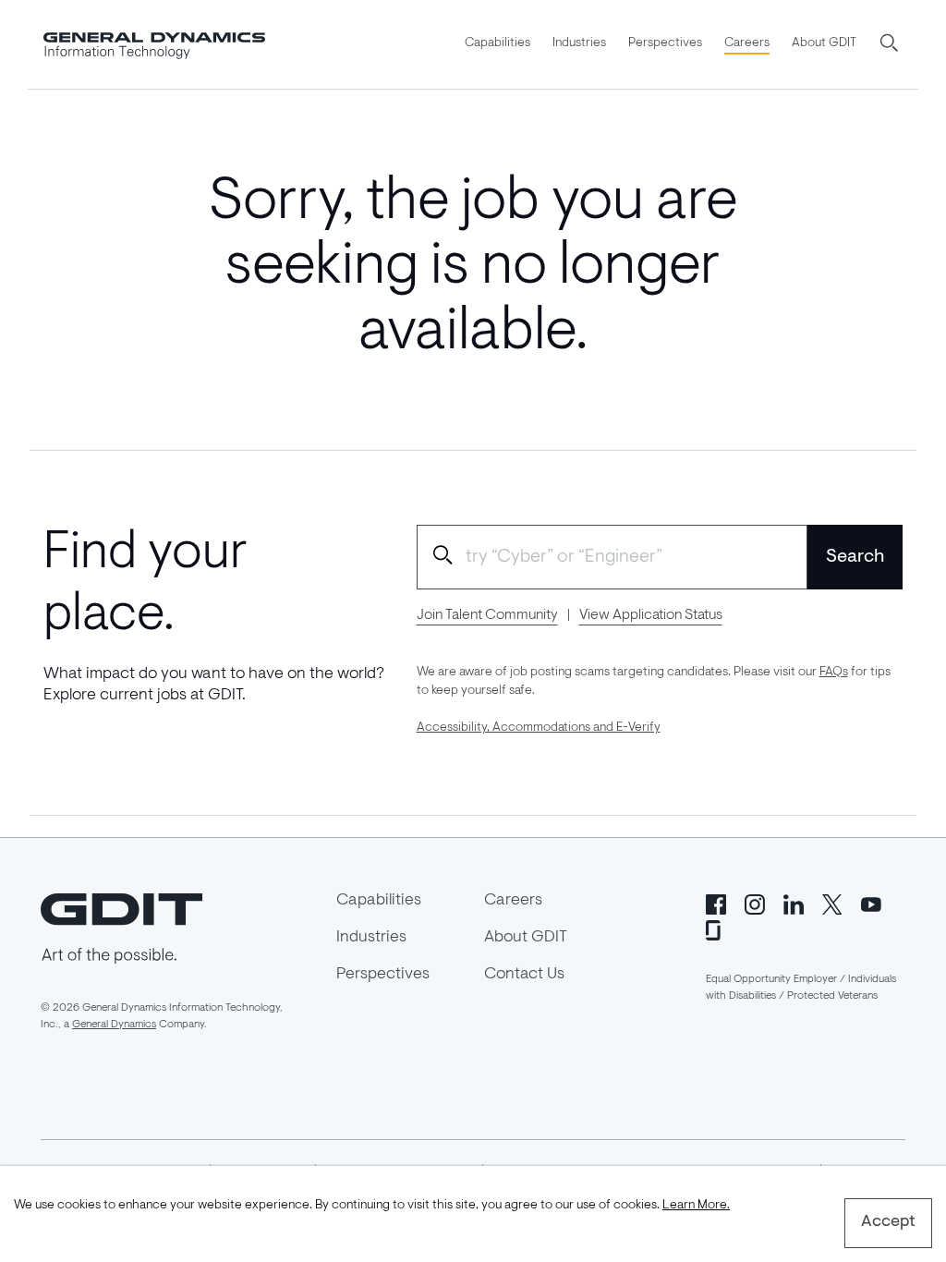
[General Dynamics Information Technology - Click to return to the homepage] (154, 44)
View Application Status (650, 615)
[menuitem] (497, 44)
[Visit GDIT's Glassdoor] (716, 928)
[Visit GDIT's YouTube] (871, 902)
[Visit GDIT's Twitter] (832, 902)
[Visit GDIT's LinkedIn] (793, 902)
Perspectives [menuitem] (665, 43)
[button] (891, 44)
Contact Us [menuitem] (524, 974)
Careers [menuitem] (747, 43)
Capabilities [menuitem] (497, 43)
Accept (888, 1222)
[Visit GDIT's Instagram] (755, 902)
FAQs (833, 672)
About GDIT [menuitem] (824, 43)
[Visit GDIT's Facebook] (716, 902)
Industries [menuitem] (579, 43)
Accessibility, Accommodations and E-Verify (539, 728)
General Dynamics (114, 1024)
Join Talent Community (487, 615)
